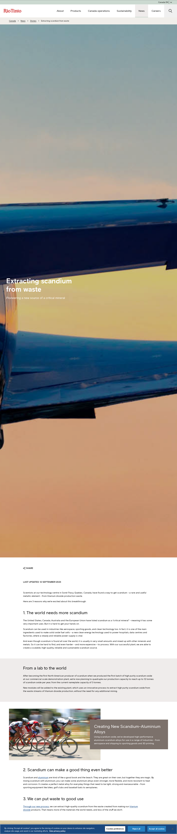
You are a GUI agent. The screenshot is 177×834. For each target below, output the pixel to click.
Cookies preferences (115, 829)
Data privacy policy (57, 831)
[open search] (170, 11)
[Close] (173, 829)
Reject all (136, 829)
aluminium (43, 777)
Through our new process (36, 806)
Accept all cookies (156, 829)
